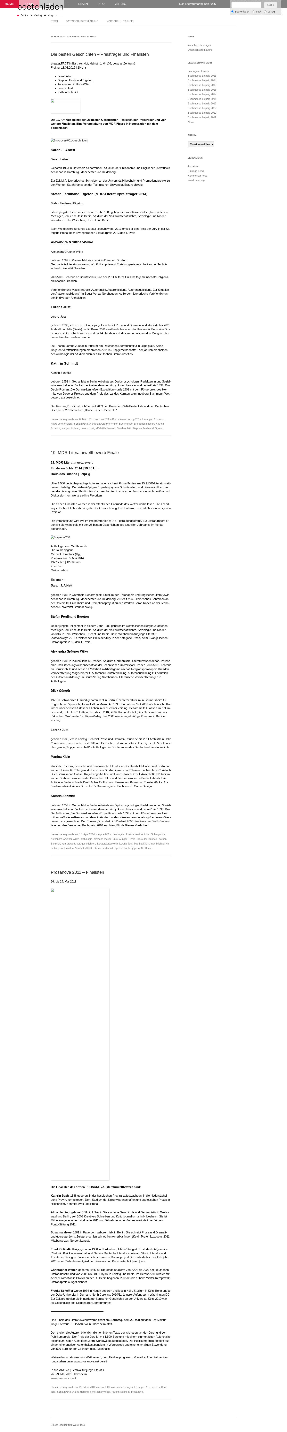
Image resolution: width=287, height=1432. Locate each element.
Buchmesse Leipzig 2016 (202, 89)
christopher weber (100, 1391)
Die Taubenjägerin (144, 423)
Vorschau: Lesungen (121, 21)
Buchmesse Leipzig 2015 (126, 419)
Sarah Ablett (124, 428)
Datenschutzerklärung (82, 21)
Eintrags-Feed (196, 171)
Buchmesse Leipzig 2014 (202, 80)
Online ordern (59, 570)
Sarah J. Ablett (83, 848)
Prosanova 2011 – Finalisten (77, 872)
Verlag (120, 3)
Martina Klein (141, 843)
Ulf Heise (146, 848)
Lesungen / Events (153, 419)
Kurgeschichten (70, 428)
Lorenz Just (87, 428)
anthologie (86, 838)
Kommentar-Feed (197, 175)
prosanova (137, 1391)
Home (9, 3)
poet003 (104, 419)
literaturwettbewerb (107, 843)
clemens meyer (102, 838)
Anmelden (193, 166)
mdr (153, 843)
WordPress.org (196, 180)
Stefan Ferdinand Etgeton (108, 848)
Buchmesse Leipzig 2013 (202, 75)
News (54, 423)
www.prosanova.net (63, 1378)
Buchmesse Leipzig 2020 (202, 108)
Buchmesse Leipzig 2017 (202, 94)
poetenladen (67, 848)
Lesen (83, 3)
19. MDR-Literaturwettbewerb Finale (85, 452)
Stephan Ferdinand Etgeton (147, 428)
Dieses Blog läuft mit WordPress (68, 1425)
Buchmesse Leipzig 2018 (202, 98)
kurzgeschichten (86, 843)
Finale (131, 838)
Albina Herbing (80, 1391)
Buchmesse (126, 423)
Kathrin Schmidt (120, 1391)
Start (54, 21)
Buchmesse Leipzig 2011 (202, 117)
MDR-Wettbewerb (105, 428)
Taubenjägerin (132, 848)
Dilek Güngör (119, 838)
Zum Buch (57, 566)
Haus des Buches (147, 838)
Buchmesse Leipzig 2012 (202, 112)
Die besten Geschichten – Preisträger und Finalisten (100, 54)
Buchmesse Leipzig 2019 (202, 103)
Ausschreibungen (123, 1387)
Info (101, 3)
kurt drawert (68, 843)
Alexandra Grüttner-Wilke (103, 423)
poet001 (104, 834)
